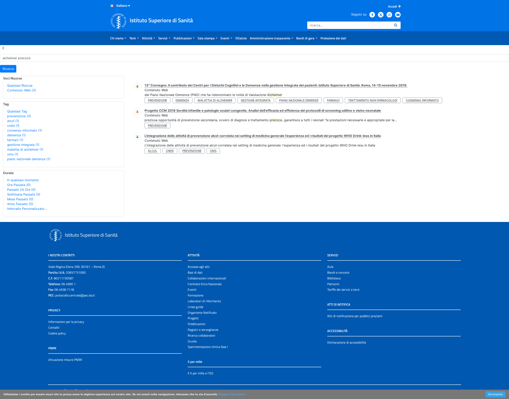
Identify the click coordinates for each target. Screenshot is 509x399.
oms (12, 154)
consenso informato (24, 130)
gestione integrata (23, 145)
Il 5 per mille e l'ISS (200, 373)
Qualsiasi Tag (17, 111)
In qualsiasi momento (23, 180)
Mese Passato (20, 199)
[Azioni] (112, 6)
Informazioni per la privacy (66, 321)
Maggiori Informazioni (231, 394)
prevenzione (19, 116)
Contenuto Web (21, 90)
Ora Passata (19, 185)
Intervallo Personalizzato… (27, 209)
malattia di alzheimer (25, 149)
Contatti (53, 327)
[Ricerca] (395, 25)
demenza (16, 135)
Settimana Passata (23, 194)
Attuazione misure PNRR (65, 359)
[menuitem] (118, 38)
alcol (13, 121)
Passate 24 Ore (21, 190)
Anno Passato (20, 204)
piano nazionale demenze (28, 159)
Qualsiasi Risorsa (19, 85)
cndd (13, 126)
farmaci (15, 140)
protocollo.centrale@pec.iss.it (75, 295)
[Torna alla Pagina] (3, 48)
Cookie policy (57, 333)
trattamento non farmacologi (372, 100)
